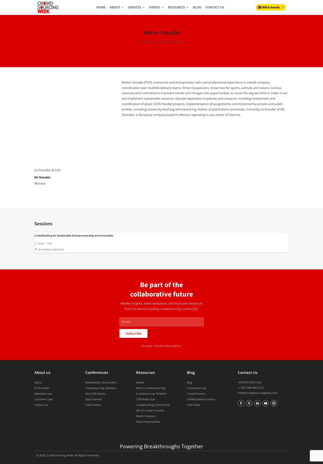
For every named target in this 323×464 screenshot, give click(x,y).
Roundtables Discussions (101, 382)
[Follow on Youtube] (265, 403)
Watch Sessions (146, 416)
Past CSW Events (95, 393)
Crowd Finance (196, 393)
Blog (197, 7)
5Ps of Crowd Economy (150, 410)
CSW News (193, 405)
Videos (140, 382)
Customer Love (43, 399)
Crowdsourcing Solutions (100, 388)
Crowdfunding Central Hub (153, 405)
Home (101, 7)
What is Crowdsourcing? (151, 388)
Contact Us (214, 7)
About (115, 7)
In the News (41, 388)
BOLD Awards (93, 399)
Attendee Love (43, 393)
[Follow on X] (45, 193)
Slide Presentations (148, 421)
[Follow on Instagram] (274, 403)
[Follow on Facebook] (241, 403)
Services (134, 7)
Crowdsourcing (196, 388)
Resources (176, 7)
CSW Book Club (145, 399)
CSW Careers (93, 405)
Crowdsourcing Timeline (151, 393)
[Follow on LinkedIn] (37, 193)
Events (154, 7)
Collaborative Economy (201, 399)
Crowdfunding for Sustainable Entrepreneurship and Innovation (73, 235)
